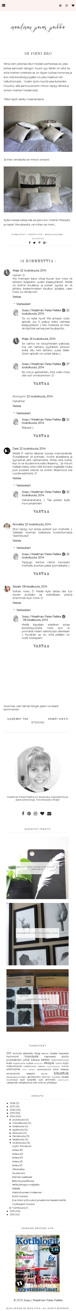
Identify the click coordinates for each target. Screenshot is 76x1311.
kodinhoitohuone (60, 1060)
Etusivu (38, 722)
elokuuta (18, 1133)
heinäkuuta (19, 1136)
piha (55, 1069)
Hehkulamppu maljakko (26, 1184)
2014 (12, 1116)
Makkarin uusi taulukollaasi (37, 933)
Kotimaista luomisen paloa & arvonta (37, 868)
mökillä (65, 1066)
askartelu (28, 1053)
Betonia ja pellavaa (23, 1181)
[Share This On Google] (45, 242)
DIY (8, 1053)
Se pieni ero (18, 1173)
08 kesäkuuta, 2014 (34, 586)
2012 (12, 1214)
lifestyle (49, 1063)
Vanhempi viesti (55, 719)
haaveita (64, 1053)
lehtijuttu (38, 1063)
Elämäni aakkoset (22, 1177)
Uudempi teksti (20, 719)
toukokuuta (19, 1142)
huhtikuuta (19, 1207)
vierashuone (25, 1082)
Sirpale (17, 586)
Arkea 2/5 (17, 1161)
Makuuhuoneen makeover (27, 1192)
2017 (12, 1106)
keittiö (45, 1059)
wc (44, 1082)
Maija (16, 270)
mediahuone (29, 1066)
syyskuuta (18, 1129)
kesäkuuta (19, 1139)
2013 (12, 1211)
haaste (54, 1053)
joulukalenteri (14, 1059)
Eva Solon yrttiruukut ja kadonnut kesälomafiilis (39, 1200)
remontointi (13, 1073)
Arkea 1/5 (17, 1165)
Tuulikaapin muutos (23, 1204)
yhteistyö (52, 1082)
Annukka (18, 524)
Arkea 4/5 (17, 1154)
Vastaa (17, 296)
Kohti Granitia (20, 1196)
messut (41, 1066)
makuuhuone (54, 234)
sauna (44, 1073)
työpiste (31, 1079)
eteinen (45, 1053)
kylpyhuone (19, 1063)
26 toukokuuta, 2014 (43, 338)
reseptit (30, 1073)
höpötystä (35, 234)
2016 (12, 1109)
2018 (13, 1103)
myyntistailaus (53, 1066)
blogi (37, 1053)
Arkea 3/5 (17, 1157)
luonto (59, 1063)
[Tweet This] (35, 242)
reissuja (65, 1069)
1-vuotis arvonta (37, 999)
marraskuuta (20, 1123)
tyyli (22, 1079)
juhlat (26, 1059)
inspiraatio (50, 1056)
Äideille (16, 1188)
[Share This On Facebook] (29, 242)
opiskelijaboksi (44, 1069)
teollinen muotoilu (51, 1077)
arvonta (17, 1053)
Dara (15, 448)
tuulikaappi (12, 1079)
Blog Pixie (34, 1308)
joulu (65, 1056)
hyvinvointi (12, 1056)
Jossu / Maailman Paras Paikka (41, 310)
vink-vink (37, 1082)
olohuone (13, 1069)
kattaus (35, 1059)
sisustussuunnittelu (16, 1077)
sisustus (38, 238)
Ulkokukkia (18, 1169)
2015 (12, 1113)
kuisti (9, 1063)
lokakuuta (19, 1126)
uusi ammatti (46, 1079)
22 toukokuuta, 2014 (33, 270)
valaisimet (12, 1082)
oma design (28, 1069)
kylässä (29, 1063)
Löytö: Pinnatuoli (21, 1146)
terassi (65, 1076)
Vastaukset (23, 304)
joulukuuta (19, 1119)
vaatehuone (63, 1080)
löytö (66, 1063)
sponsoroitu (34, 1076)
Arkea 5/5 (17, 1150)
